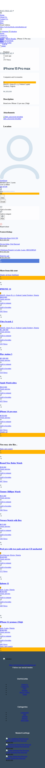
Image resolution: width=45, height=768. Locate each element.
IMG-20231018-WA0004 (12, 119)
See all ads (3, 186)
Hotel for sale (4, 256)
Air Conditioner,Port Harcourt (16, 741)
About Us (3, 17)
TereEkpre (3, 181)
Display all (3, 432)
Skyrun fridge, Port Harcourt (10, 244)
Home (2, 15)
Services (25, 718)
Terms (25, 694)
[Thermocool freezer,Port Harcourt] (18, 745)
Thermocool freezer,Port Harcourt (17, 747)
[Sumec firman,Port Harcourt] (16, 756)
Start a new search (6, 449)
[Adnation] (4, 31)
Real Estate (25, 720)
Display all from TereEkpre (9, 275)
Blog (2, 23)
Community (25, 713)
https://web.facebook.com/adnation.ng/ (13, 27)
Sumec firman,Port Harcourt (15, 758)
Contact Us (4, 19)
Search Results (11, 39)
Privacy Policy (25, 692)
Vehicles (25, 716)
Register (3, 46)
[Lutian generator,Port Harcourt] (17, 750)
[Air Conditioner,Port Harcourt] (17, 739)
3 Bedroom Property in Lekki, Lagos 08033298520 (18, 250)
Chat (2, 198)
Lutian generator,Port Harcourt (16, 752)
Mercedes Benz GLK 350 (9, 238)
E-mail (3, 202)
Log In (4, 44)
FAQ (2, 21)
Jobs (24, 715)
